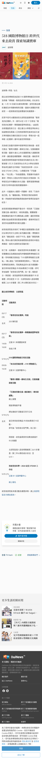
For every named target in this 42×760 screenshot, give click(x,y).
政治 (20, 8)
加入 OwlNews (7, 681)
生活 (12, 8)
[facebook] (4, 691)
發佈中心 (24, 681)
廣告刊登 (24, 677)
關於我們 (5, 677)
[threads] (7, 690)
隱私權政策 (26, 741)
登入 (36, 2)
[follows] (20, 2)
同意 (21, 748)
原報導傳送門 (32, 555)
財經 (5, 8)
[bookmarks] (24, 2)
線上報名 (12, 482)
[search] (38, 8)
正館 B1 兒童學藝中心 (17, 476)
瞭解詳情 (21, 541)
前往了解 (21, 755)
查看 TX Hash (7, 555)
